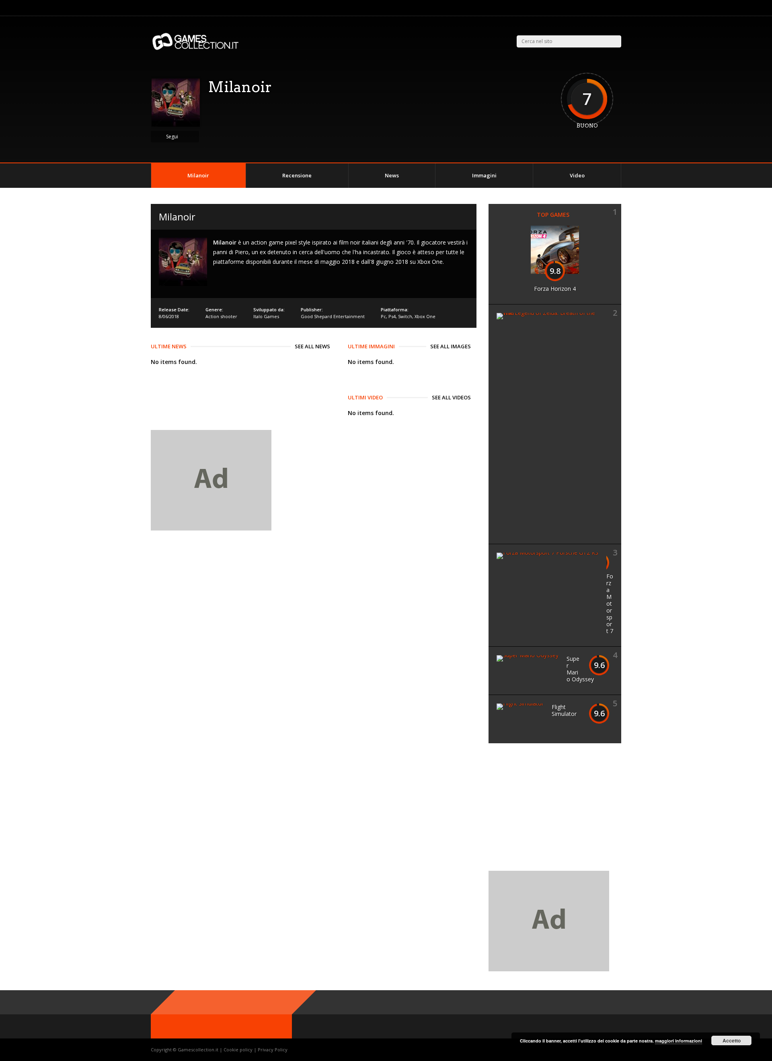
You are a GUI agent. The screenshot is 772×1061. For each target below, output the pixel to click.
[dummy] (211, 528)
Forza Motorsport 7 (609, 603)
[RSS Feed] (589, 8)
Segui (172, 136)
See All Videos (451, 397)
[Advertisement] (556, 811)
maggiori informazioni (678, 1041)
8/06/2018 (169, 316)
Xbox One (425, 316)
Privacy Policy (272, 1050)
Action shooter (221, 316)
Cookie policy (239, 1050)
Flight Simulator (564, 710)
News (392, 175)
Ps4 (392, 316)
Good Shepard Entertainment (333, 316)
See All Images (450, 346)
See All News (312, 346)
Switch (405, 316)
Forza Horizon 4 (555, 288)
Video (577, 175)
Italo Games (266, 316)
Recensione (297, 175)
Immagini (484, 175)
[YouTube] (619, 8)
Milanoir (198, 175)
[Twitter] (599, 8)
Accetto (732, 1040)
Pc (383, 316)
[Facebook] (609, 8)
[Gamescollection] (196, 48)
